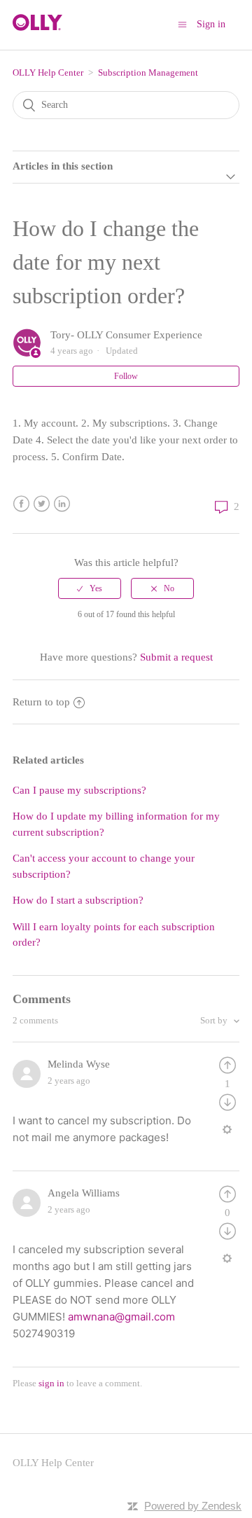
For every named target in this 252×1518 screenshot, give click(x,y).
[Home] (37, 27)
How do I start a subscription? (78, 900)
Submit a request (176, 657)
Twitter (41, 504)
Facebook (21, 504)
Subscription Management (148, 72)
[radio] (89, 588)
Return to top (41, 702)
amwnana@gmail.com (121, 1316)
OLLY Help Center (48, 72)
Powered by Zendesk (192, 1506)
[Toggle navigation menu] (182, 24)
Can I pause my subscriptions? (79, 790)
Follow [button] (126, 376)
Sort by (215, 1020)
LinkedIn (62, 504)
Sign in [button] (211, 24)
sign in (51, 1383)
